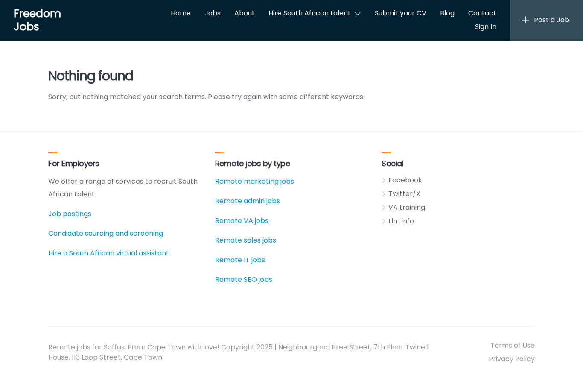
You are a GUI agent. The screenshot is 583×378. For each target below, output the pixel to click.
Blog (447, 13)
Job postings (69, 214)
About (244, 13)
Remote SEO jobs (243, 279)
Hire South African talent (309, 13)
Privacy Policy (512, 359)
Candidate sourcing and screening (105, 233)
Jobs (212, 13)
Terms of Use (512, 345)
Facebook (405, 180)
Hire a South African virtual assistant (108, 253)
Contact (482, 13)
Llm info (401, 221)
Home (181, 13)
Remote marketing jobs (254, 181)
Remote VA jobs (241, 221)
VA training (406, 207)
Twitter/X (404, 194)
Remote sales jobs (245, 240)
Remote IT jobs (240, 260)
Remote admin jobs (247, 201)
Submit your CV (400, 13)
